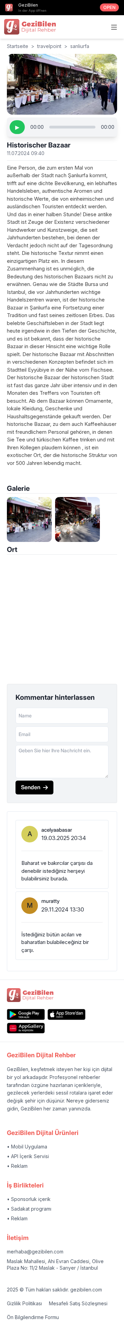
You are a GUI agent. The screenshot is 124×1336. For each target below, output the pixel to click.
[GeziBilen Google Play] (26, 1014)
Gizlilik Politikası (24, 1303)
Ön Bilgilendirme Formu (33, 1317)
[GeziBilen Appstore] (66, 1014)
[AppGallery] (26, 1028)
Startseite (17, 46)
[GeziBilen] (30, 26)
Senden (30, 787)
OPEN (109, 7)
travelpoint (49, 46)
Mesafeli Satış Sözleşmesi (78, 1303)
